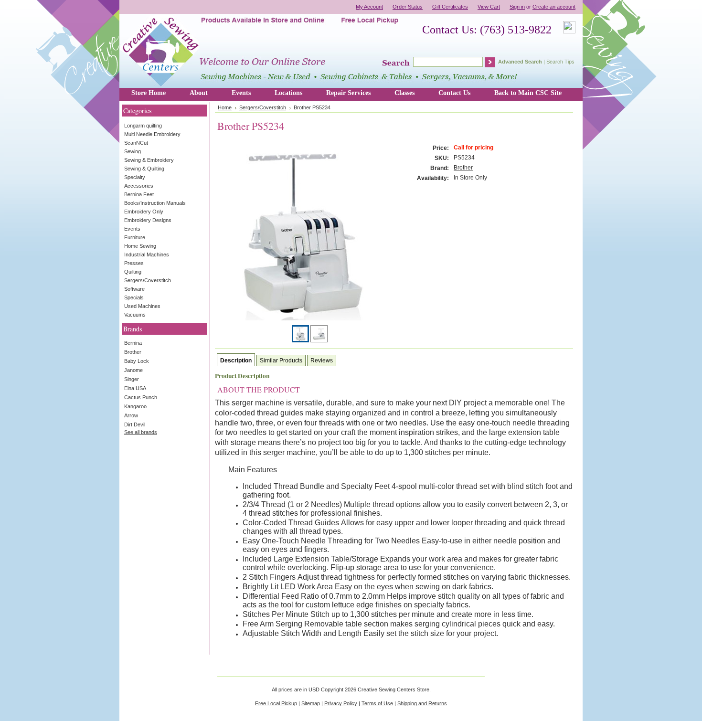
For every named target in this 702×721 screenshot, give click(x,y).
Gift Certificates (450, 7)
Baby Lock (136, 361)
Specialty (134, 177)
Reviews (321, 360)
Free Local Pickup (276, 703)
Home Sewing (140, 246)
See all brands (140, 432)
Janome (133, 370)
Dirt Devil (134, 424)
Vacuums (135, 315)
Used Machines (142, 306)
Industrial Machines (146, 254)
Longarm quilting (143, 125)
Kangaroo (135, 406)
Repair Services (348, 92)
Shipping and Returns (422, 703)
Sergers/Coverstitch (147, 280)
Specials (134, 297)
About (199, 92)
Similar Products (281, 360)
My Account (369, 7)
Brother (132, 352)
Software (134, 289)
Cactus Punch (140, 397)
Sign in (517, 7)
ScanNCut (136, 143)
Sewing (132, 151)
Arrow (131, 415)
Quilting (132, 272)
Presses (134, 263)
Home (225, 107)
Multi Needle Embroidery (152, 134)
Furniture (134, 237)
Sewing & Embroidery (149, 160)
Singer (131, 379)
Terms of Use (377, 703)
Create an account (553, 7)
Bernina (133, 343)
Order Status (408, 7)
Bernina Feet (139, 194)
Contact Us (454, 92)
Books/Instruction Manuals (155, 203)
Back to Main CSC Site (528, 92)
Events (241, 92)
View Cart (489, 7)
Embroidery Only (143, 211)
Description (236, 360)
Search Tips (560, 61)
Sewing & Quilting (144, 168)
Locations (288, 92)
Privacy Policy (340, 703)
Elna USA (135, 388)
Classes (404, 92)
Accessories (138, 186)
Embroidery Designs (147, 220)
